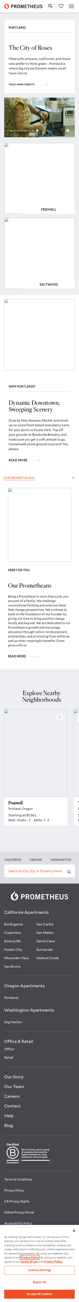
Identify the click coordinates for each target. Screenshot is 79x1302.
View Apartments (22, 84)
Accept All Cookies (39, 1294)
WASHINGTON (61, 859)
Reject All (39, 1282)
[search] (50, 6)
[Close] (74, 1230)
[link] (23, 6)
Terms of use (29, 1262)
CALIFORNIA (12, 859)
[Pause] (68, 130)
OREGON (36, 859)
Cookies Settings (39, 1270)
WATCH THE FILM (22, 130)
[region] (39, 1263)
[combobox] (39, 871)
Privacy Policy (29, 1257)
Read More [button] (18, 460)
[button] (71, 6)
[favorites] (61, 5)
